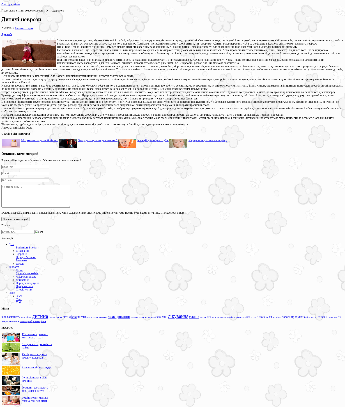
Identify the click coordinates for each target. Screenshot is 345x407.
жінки (89, 317)
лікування (178, 316)
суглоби (322, 316)
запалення (102, 317)
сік (339, 316)
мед (209, 316)
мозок (215, 317)
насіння (231, 317)
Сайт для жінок (10, 4)
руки (311, 317)
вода (23, 317)
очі (271, 316)
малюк (194, 316)
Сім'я (19, 295)
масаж (203, 317)
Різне (12, 292)
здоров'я (134, 317)
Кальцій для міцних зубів (153, 140)
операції (254, 317)
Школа (20, 263)
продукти (297, 316)
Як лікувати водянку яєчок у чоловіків (34, 356)
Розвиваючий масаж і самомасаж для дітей (35, 399)
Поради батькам (26, 257)
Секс (19, 299)
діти (65, 316)
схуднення (332, 317)
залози (95, 317)
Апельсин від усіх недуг (37, 367)
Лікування (22, 279)
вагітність (13, 316)
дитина (40, 316)
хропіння (23, 321)
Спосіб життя (24, 289)
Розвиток (21, 260)
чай (30, 321)
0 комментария (24, 28)
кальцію (143, 317)
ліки (164, 316)
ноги (244, 317)
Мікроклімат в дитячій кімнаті (39, 140)
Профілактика (24, 286)
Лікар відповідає (26, 276)
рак (306, 317)
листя (158, 316)
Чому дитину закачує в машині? (98, 140)
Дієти (19, 270)
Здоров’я (6, 34)
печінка (277, 317)
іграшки (36, 321)
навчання (223, 317)
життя (81, 316)
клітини (151, 317)
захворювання (119, 316)
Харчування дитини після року (207, 140)
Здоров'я (14, 266)
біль (3, 316)
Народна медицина (27, 283)
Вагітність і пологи (27, 247)
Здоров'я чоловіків (27, 273)
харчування (10, 321)
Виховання (22, 250)
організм (263, 317)
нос (248, 316)
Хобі (18, 302)
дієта (73, 316)
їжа (43, 321)
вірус (28, 317)
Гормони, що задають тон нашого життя (35, 389)
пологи (286, 316)
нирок (238, 317)
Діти (11, 244)
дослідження (55, 317)
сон (315, 317)
